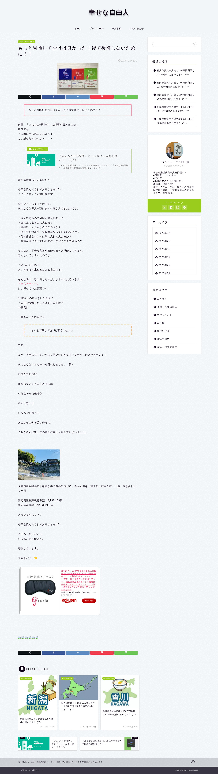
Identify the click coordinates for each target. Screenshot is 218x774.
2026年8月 (165, 233)
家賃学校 (116, 28)
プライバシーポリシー (30, 770)
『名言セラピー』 (28, 283)
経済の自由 (163, 339)
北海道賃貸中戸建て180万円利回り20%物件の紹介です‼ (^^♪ (176, 97)
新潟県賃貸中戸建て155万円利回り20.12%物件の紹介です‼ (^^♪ (176, 109)
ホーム (78, 28)
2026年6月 (165, 249)
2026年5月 (165, 257)
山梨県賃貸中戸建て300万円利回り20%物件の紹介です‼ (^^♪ (176, 121)
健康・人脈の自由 (167, 306)
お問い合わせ (136, 28)
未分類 (161, 322)
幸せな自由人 (109, 12)
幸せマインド (164, 314)
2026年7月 (165, 241)
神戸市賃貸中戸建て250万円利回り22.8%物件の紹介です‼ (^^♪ (176, 72)
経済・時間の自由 (27, 42)
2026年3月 (165, 273)
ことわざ (162, 298)
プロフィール (97, 28)
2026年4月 (165, 265)
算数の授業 (163, 330)
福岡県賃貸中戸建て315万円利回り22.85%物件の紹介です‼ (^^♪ (176, 84)
